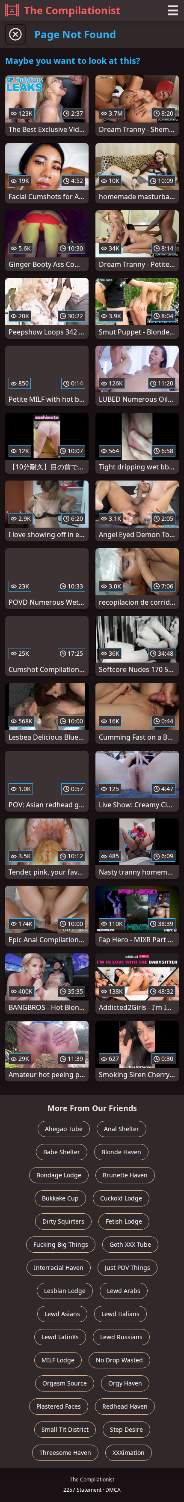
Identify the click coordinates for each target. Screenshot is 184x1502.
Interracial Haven (58, 1267)
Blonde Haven (121, 1152)
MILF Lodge (58, 1360)
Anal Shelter (121, 1129)
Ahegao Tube (64, 1129)
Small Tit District (65, 1429)
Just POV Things (127, 1267)
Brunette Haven (125, 1175)
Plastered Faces (58, 1406)
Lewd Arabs (123, 1291)
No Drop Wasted (119, 1360)
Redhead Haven (125, 1406)
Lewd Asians (62, 1314)
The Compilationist (72, 10)
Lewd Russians (121, 1337)
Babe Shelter (61, 1152)
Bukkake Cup (60, 1198)
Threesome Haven (65, 1452)
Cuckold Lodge (121, 1198)
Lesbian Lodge (65, 1291)
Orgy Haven (125, 1383)
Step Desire (126, 1429)
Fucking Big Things (60, 1244)
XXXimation (129, 1452)
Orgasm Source (64, 1383)
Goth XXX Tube (130, 1244)
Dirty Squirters (63, 1221)
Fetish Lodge (124, 1221)
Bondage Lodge (58, 1175)
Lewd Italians (120, 1314)
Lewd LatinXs (60, 1337)
